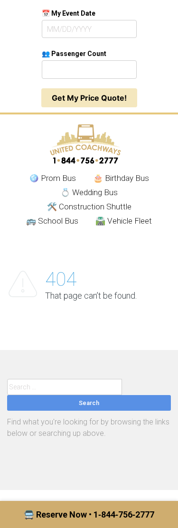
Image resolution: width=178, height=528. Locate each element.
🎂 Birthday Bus (121, 178)
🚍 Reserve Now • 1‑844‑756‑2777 (89, 514)
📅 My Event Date (68, 13)
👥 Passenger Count (74, 53)
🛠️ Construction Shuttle (89, 206)
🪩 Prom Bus (52, 178)
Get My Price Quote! (89, 98)
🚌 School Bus (52, 221)
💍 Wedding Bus (89, 192)
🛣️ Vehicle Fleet (123, 221)
